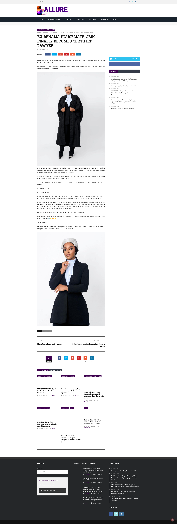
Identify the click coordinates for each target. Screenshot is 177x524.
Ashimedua (87, 427)
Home (41, 19)
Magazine (49, 376)
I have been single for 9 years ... (49, 344)
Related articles (43, 370)
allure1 (77, 395)
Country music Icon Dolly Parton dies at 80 (49, 24)
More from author (55, 370)
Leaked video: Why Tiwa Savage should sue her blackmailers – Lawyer (92, 422)
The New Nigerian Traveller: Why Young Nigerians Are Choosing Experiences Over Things (93, 499)
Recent (76, 463)
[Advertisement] (124, 40)
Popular (84, 463)
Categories (40, 469)
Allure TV (68, 19)
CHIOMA (53, 395)
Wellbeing (92, 19)
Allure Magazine (54, 19)
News (114, 19)
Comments (92, 463)
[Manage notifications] (172, 519)
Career (47, 29)
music (95, 376)
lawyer (49, 331)
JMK (44, 331)
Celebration (80, 19)
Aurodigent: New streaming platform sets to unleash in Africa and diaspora (58, 22)
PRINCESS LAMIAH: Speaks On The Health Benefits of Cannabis (47, 391)
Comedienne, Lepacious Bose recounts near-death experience (71, 391)
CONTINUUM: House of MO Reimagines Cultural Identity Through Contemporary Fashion (93, 489)
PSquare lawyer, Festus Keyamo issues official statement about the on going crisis (94, 395)
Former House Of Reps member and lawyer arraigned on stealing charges (71, 438)
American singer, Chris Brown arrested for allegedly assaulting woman (47, 424)
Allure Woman (41, 29)
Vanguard (40, 1)
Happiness (104, 19)
